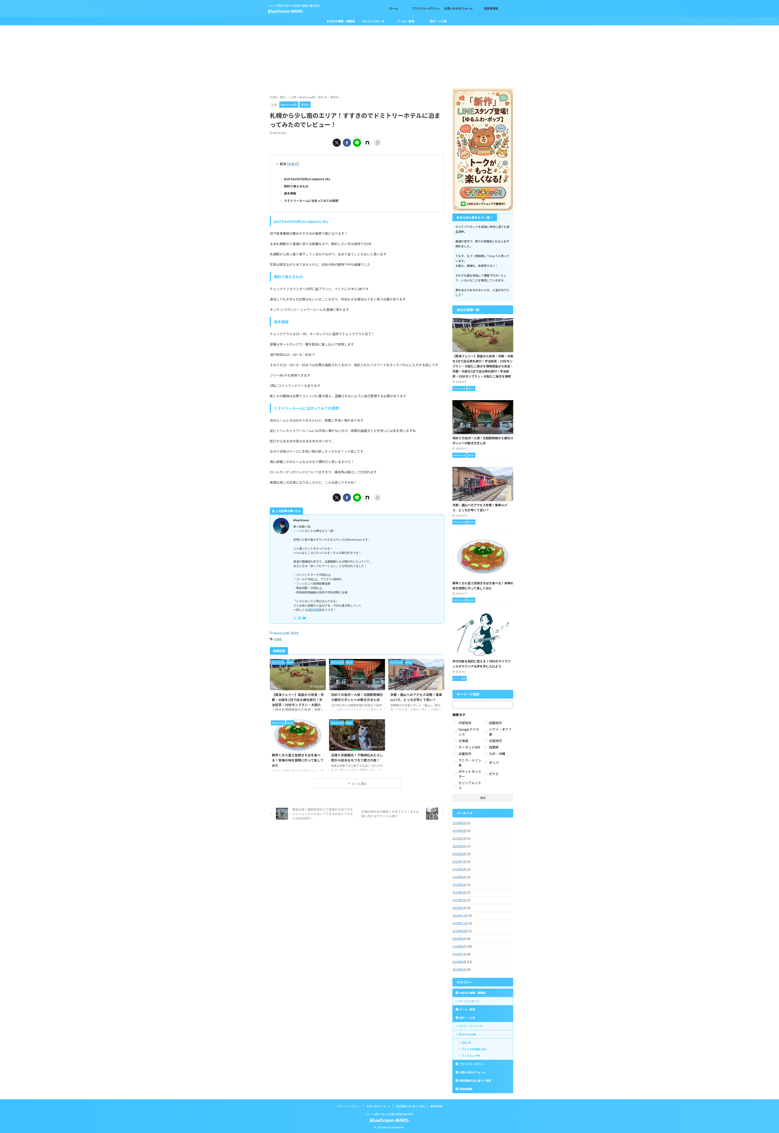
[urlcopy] (377, 143)
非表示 (293, 164)
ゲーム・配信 (405, 21)
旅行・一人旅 (438, 21)
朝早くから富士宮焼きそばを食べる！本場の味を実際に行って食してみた (298, 760)
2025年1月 (459, 908)
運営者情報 (315, 609)
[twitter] (337, 143)
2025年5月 (459, 877)
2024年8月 (459, 946)
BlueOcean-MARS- (286, 11)
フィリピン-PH (471, 1056)
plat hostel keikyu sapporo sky (307, 179)
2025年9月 (459, 846)
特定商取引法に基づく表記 (475, 1080)
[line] (357, 143)
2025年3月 (459, 892)
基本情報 (290, 193)
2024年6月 (459, 962)
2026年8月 (459, 823)
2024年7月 (459, 954)
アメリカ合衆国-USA (474, 1049)
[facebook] (347, 143)
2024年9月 (459, 939)
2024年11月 (460, 923)
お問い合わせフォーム (472, 1072)
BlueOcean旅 (281, 633)
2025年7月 (459, 861)
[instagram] (300, 618)
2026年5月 (459, 831)
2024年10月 (460, 931)
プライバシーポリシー (472, 1064)
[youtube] (304, 618)
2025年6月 (459, 869)
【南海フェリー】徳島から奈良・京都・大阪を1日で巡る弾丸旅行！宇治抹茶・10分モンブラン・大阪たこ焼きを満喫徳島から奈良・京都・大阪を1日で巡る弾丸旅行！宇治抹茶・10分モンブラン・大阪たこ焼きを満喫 (482, 366)
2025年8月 (459, 854)
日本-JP (466, 1043)
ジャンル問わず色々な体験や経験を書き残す (389, 1114)
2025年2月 (459, 900)
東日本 (295, 633)
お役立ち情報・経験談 (341, 21)
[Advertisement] (389, 55)
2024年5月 (459, 969)
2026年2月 (459, 838)
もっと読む (359, 783)
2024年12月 (460, 915)
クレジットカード (373, 21)
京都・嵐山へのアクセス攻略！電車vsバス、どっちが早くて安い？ (416, 697)
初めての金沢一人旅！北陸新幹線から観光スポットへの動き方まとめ (357, 697)
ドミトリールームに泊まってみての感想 (311, 200)
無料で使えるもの (296, 186)
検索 (483, 798)
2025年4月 (459, 885)
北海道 (278, 639)
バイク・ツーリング (470, 1026)
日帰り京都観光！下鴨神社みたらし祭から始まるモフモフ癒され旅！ (357, 758)
